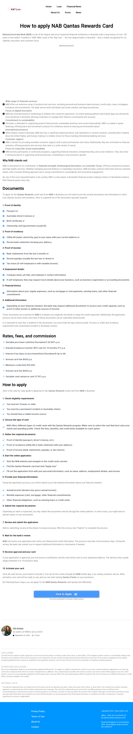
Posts (68, 12)
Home (49, 6)
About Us (55, 12)
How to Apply (64, 594)
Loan (59, 6)
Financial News (74, 6)
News (78, 12)
